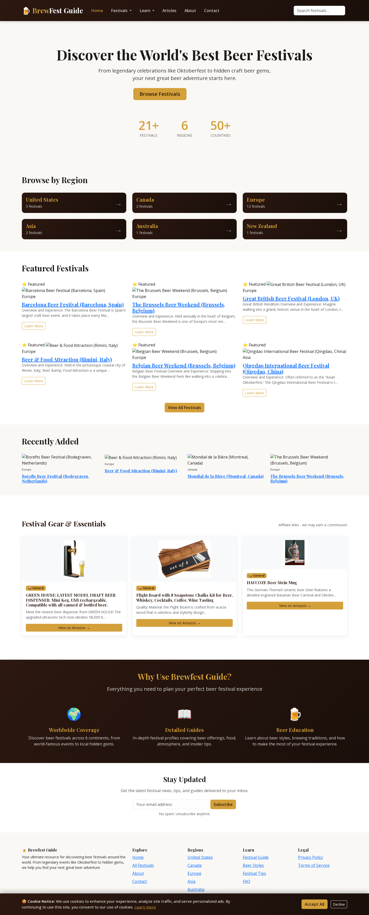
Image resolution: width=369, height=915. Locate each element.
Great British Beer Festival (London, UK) (291, 298)
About (190, 10)
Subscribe (223, 804)
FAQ (246, 881)
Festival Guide (213, 94)
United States (200, 857)
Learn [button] (145, 10)
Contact (211, 10)
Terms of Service (314, 865)
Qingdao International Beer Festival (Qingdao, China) (286, 368)
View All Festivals (184, 407)
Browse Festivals (160, 94)
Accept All (314, 904)
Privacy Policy (310, 857)
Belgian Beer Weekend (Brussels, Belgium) (183, 365)
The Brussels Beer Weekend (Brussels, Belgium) (178, 307)
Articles (169, 10)
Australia (196, 889)
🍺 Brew (52, 10)
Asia (191, 881)
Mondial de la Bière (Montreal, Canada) (226, 476)
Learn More (33, 326)
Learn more (145, 906)
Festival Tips (254, 873)
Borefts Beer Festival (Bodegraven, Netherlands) (55, 479)
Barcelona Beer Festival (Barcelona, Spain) (73, 304)
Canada (195, 865)
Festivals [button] (120, 10)
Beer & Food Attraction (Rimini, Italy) (67, 359)
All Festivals (143, 865)
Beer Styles (253, 865)
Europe (194, 873)
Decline (339, 904)
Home (97, 10)
